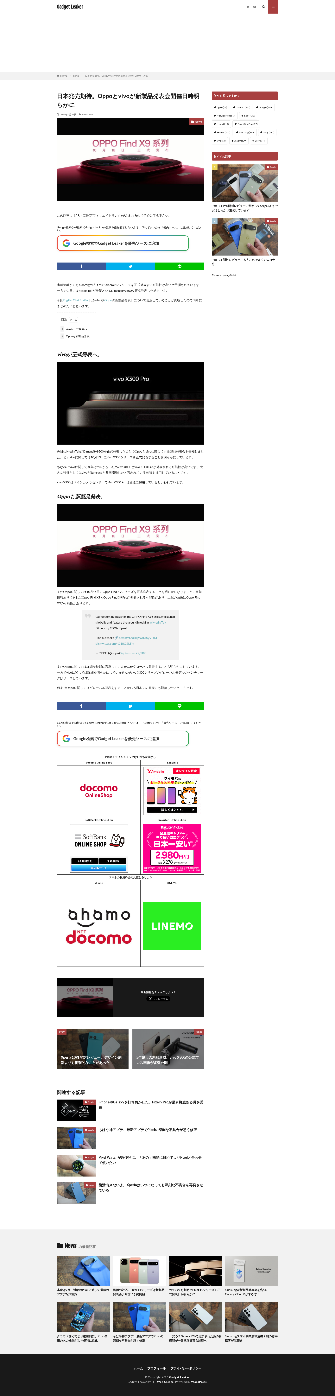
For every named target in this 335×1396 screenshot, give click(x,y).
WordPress (199, 1381)
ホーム (138, 1368)
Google (91, 1102)
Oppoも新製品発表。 (77, 336)
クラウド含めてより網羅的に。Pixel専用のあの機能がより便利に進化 (82, 1338)
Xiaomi (240, 140)
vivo (91, 114)
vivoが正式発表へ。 (76, 329)
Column (243, 107)
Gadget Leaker (70, 6)
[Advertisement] (167, 43)
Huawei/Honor (226, 115)
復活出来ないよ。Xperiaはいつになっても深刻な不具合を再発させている (151, 1187)
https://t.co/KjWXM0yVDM (138, 637)
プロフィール (156, 1368)
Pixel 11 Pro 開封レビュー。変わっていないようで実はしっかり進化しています (245, 208)
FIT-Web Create (162, 1381)
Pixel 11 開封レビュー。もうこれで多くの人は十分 (243, 262)
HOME (63, 75)
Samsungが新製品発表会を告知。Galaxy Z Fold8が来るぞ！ (247, 1292)
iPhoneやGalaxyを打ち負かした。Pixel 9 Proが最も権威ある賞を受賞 (151, 1104)
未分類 (260, 140)
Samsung (247, 132)
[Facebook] (81, 266)
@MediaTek (158, 622)
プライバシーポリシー (185, 1368)
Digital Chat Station (76, 300)
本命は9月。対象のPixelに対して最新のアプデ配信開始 (83, 1292)
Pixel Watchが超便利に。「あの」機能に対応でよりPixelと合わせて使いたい (150, 1160)
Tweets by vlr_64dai (224, 275)
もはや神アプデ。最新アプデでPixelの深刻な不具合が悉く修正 (148, 1129)
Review (223, 132)
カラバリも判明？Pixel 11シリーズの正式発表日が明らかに (194, 1292)
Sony (268, 132)
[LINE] (179, 266)
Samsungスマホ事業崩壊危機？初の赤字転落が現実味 (251, 1338)
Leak (249, 115)
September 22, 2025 (133, 653)
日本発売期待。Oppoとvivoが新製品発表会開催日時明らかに (117, 75)
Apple (222, 107)
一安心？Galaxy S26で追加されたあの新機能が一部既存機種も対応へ (195, 1338)
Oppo (108, 300)
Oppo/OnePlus (247, 124)
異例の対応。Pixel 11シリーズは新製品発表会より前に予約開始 (138, 1292)
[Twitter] (130, 266)
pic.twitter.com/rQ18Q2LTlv (115, 643)
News (76, 75)
